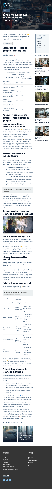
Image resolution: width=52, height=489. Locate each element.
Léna (5, 20)
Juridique (6, 10)
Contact (4, 460)
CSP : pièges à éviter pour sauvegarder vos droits (10, 435)
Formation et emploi (41, 45)
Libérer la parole (11, 399)
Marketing (39, 49)
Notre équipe (5, 459)
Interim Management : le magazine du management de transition (42, 122)
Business (39, 41)
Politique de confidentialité (9, 466)
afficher (10, 43)
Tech (38, 50)
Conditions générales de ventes (10, 467)
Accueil (4, 457)
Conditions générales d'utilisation (10, 469)
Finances (39, 43)
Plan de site (5, 462)
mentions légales (7, 67)
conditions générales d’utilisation (16, 195)
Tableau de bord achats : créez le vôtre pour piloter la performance (42, 72)
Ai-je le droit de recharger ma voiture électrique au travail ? (25, 435)
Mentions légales (6, 464)
